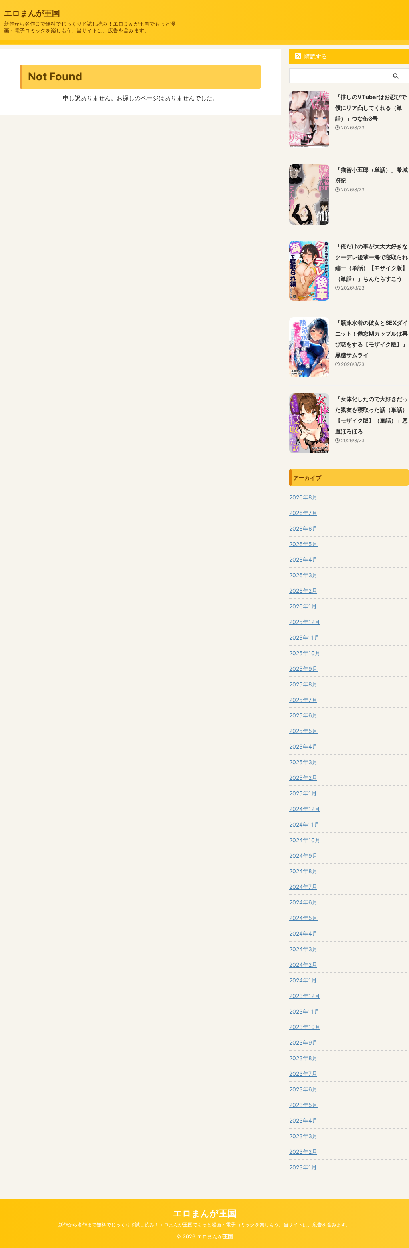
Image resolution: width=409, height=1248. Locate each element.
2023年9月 (303, 1042)
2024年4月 (303, 933)
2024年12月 (304, 808)
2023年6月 (303, 1089)
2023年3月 (303, 1136)
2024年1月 (303, 980)
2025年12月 (304, 621)
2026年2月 (303, 590)
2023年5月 (303, 1104)
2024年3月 (303, 949)
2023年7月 (303, 1073)
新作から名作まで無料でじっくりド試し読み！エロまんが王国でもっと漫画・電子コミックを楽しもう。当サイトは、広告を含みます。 (204, 1225)
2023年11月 (304, 1011)
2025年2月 (303, 777)
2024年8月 (303, 871)
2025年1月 (303, 793)
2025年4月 (303, 746)
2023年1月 (303, 1167)
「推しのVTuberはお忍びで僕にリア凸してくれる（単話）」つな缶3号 (371, 107)
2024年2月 (303, 964)
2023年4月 (303, 1120)
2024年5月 (303, 917)
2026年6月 (303, 528)
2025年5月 (303, 730)
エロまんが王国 (32, 13)
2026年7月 (303, 512)
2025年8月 (303, 684)
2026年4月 (303, 559)
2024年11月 (304, 824)
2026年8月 (303, 497)
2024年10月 (304, 840)
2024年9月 (303, 855)
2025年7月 (303, 699)
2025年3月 (303, 762)
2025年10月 (304, 653)
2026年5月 (303, 544)
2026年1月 (303, 606)
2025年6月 (303, 715)
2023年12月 (304, 995)
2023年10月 (304, 1026)
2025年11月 (304, 637)
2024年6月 (303, 902)
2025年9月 (303, 668)
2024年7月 (303, 886)
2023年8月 (303, 1058)
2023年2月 (303, 1151)
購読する (315, 56)
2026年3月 (303, 575)
